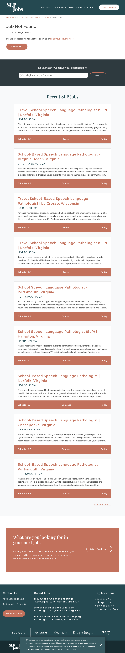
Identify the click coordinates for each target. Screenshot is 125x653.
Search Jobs (16, 47)
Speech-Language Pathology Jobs (32, 17)
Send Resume (14, 613)
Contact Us (90, 7)
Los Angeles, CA (105, 609)
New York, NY (103, 605)
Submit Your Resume (99, 549)
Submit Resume (109, 7)
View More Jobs (101, 505)
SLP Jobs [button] (46, 7)
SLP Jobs (10, 17)
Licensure (60, 7)
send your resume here (62, 39)
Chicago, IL (102, 602)
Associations (75, 7)
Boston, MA (102, 599)
